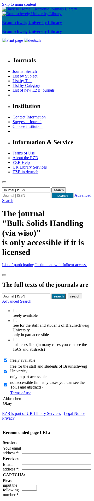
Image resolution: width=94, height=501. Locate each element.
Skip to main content (19, 4)
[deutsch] (32, 40)
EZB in (25, 172)
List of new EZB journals (34, 90)
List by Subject (25, 76)
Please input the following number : (11, 487)
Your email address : (12, 450)
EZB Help (21, 162)
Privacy (8, 418)
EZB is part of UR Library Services (31, 413)
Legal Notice (74, 413)
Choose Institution (28, 126)
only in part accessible (28, 376)
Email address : (11, 466)
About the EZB (25, 158)
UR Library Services (30, 167)
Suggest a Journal (27, 122)
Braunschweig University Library (32, 22)
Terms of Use (24, 153)
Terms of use (20, 393)
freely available (22, 360)
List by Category (26, 85)
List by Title (22, 81)
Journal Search (25, 71)
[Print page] (13, 40)
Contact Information (29, 117)
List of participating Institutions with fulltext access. (44, 265)
